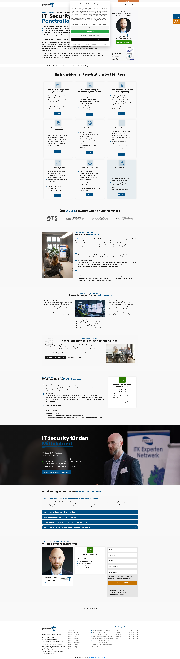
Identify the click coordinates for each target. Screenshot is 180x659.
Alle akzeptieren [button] (90, 31)
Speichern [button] (90, 28)
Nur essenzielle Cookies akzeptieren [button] (90, 35)
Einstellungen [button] (74, 22)
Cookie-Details (76, 44)
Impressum (104, 44)
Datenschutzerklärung (81, 20)
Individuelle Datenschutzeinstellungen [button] (90, 39)
